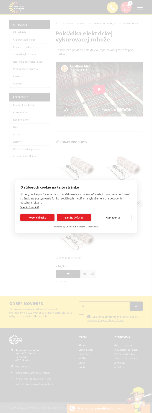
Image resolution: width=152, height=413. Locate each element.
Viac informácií (29, 207)
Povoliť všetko (37, 217)
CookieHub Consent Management (82, 226)
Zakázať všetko (74, 217)
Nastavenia (113, 217)
